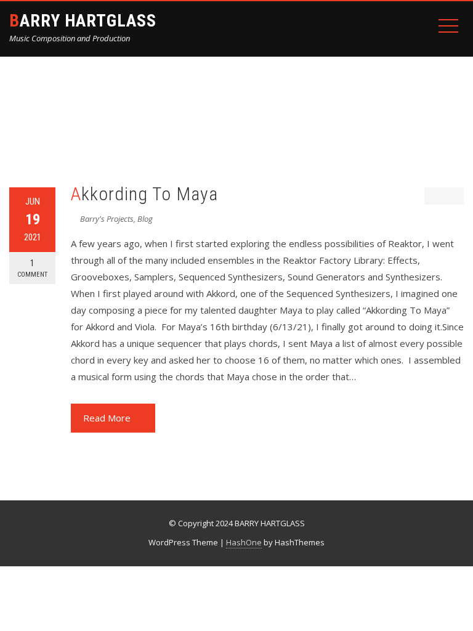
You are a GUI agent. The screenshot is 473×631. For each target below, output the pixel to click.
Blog (145, 218)
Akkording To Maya (144, 194)
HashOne (244, 542)
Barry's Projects (107, 218)
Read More (107, 418)
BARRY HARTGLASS (82, 20)
